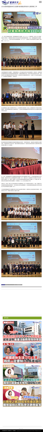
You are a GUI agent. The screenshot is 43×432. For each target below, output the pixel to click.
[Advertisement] (21, 303)
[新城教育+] (11, 2)
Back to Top (21, 428)
